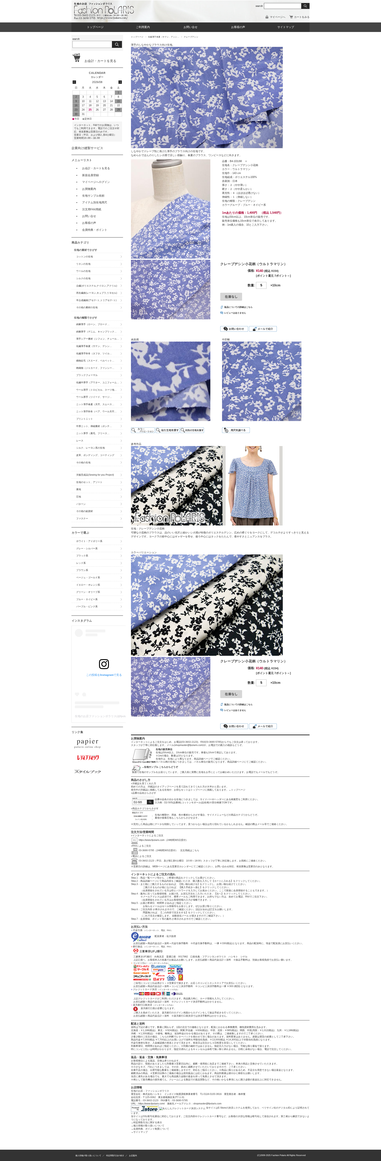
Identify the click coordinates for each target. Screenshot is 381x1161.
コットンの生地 (84, 256)
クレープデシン (191, 37)
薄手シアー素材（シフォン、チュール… (97, 338)
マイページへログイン (96, 182)
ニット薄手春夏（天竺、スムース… (95, 404)
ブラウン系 (82, 570)
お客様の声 (238, 27)
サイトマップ (285, 27)
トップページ (95, 27)
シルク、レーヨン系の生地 (90, 447)
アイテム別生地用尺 (94, 202)
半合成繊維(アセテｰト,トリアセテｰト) (96, 300)
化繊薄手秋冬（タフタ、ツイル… (94, 353)
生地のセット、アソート (89, 482)
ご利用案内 (143, 27)
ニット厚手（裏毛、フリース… (93, 433)
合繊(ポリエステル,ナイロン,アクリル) (96, 285)
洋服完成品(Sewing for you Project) (95, 474)
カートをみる (302, 16)
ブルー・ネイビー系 (87, 599)
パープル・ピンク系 (87, 606)
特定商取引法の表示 (115, 1155)
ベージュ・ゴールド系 (88, 577)
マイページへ (277, 16)
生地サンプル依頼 (93, 195)
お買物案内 (89, 188)
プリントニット (84, 418)
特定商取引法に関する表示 (146, 1122)
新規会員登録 (90, 175)
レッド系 (81, 563)
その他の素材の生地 (87, 307)
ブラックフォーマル (87, 375)
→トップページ (237, 789)
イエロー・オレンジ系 (88, 584)
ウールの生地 (83, 271)
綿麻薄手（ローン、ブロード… (93, 324)
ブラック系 (82, 555)
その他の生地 (83, 462)
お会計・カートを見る (98, 61)
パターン (81, 504)
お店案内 (133, 1155)
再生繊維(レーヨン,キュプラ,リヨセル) (96, 293)
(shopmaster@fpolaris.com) (189, 745)
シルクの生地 (83, 278)
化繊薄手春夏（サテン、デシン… (163, 37)
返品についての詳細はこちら (238, 307)
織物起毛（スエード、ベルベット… (95, 360)
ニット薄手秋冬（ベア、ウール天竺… (96, 411)
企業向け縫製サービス (87, 148)
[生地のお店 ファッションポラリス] (105, 18)
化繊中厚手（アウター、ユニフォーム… (97, 382)
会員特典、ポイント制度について (150, 1128)
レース (79, 440)
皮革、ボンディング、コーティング (95, 455)
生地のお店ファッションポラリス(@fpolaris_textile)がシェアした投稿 (118, 716)
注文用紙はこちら (188, 850)
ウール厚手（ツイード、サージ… (94, 397)
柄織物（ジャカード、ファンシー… (95, 368)
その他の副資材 (84, 511)
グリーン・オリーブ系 (88, 592)
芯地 (78, 496)
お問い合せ (190, 27)
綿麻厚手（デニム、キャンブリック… (96, 331)
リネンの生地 (83, 264)
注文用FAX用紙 (91, 209)
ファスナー (82, 518)
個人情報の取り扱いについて (147, 1125)
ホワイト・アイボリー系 (89, 541)
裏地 (78, 489)
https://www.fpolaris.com (152, 840)
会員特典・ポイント (94, 229)
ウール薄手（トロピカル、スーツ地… (97, 389)
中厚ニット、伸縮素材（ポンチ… (94, 426)
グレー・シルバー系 (87, 548)
